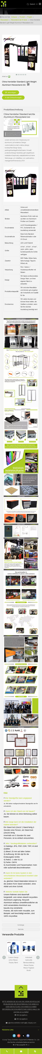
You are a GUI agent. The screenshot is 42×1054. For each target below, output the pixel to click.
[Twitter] (23, 1035)
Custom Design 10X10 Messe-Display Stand (13, 960)
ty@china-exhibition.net (15, 1023)
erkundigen (12, 92)
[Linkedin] (14, 1035)
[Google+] (18, 1035)
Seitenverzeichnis (29, 1042)
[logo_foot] (21, 994)
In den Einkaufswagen (13, 98)
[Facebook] (28, 1035)
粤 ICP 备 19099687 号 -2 (21, 1045)
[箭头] (21, 987)
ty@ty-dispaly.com (30, 1023)
